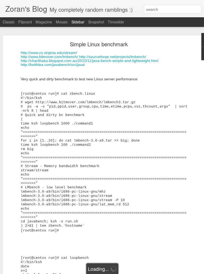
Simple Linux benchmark (99, 44)
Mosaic (62, 21)
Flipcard (25, 21)
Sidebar (77, 21)
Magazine (44, 21)
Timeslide (116, 21)
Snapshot (96, 21)
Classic (9, 21)
